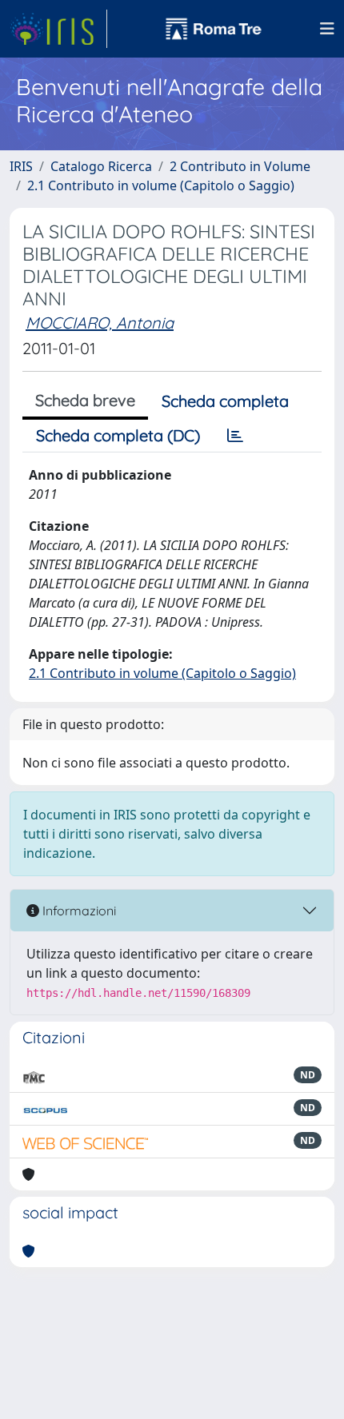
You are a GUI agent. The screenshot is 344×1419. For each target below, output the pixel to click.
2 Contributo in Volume (240, 166)
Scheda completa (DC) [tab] (118, 435)
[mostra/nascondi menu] (327, 29)
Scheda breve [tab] (85, 400)
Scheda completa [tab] (225, 401)
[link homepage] (58, 29)
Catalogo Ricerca (101, 166)
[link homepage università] (213, 29)
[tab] (235, 435)
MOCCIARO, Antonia (100, 323)
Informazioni (77, 911)
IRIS (21, 166)
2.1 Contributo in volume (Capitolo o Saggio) (160, 185)
